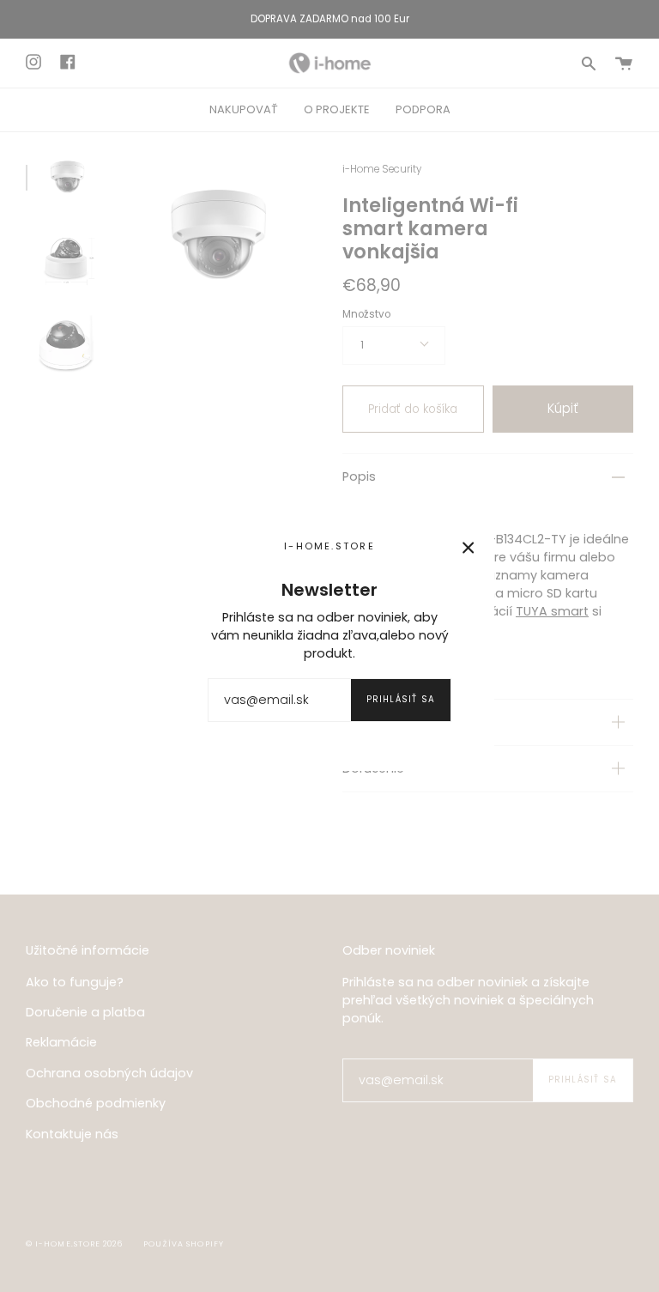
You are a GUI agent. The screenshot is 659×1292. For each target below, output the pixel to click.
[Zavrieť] (468, 547)
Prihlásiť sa (400, 699)
